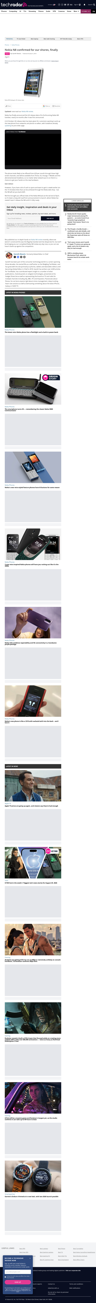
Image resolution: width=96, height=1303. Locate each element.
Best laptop (34, 39)
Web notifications (74, 1288)
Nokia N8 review (27, 111)
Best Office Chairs (78, 1260)
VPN (54, 11)
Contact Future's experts (34, 1284)
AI (20, 11)
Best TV (60, 1252)
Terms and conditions (76, 1284)
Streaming (32, 11)
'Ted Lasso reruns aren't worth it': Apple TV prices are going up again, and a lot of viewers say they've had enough (78, 245)
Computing (13, 11)
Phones (4, 11)
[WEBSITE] (21, 257)
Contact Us (51, 1284)
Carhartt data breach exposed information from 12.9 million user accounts (78, 207)
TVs (24, 11)
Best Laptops (44, 1248)
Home (69, 11)
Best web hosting (49, 39)
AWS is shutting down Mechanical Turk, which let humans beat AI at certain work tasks (78, 256)
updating (8, 126)
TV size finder (21, 39)
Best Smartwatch (63, 1260)
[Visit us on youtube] (65, 5)
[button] (91, 5)
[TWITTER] (15, 257)
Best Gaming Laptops (46, 1252)
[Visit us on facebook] (59, 5)
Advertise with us (53, 1288)
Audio (48, 11)
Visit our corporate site (73, 1270)
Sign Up (18, 1282)
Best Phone (61, 1248)
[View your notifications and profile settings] (84, 5)
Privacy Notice (11, 225)
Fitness (41, 11)
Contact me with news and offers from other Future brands (18, 1276)
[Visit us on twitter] (62, 5)
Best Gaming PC (45, 1256)
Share (9, 106)
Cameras (61, 11)
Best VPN (80, 39)
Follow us (47, 106)
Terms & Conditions (16, 1290)
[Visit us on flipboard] (68, 5)
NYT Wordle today (66, 39)
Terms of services (29, 223)
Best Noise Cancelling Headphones (84, 1252)
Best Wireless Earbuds (80, 1256)
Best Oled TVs (62, 1256)
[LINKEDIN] (18, 257)
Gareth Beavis (16, 53)
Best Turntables (78, 1248)
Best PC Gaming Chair (47, 1260)
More (75, 11)
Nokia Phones (15, 45)
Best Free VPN (24, 1252)
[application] (33, 149)
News (7, 54)
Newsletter (57, 106)
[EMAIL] (24, 257)
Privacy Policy (24, 1289)
